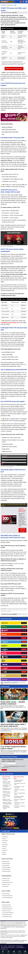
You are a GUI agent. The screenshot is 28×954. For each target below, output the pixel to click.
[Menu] (26, 2)
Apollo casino (4, 850)
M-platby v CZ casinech (6, 910)
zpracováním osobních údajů (14, 766)
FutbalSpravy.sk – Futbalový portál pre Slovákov (6, 807)
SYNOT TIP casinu (7, 97)
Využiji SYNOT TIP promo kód (13, 68)
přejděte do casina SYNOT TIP (10, 322)
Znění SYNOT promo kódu (9, 129)
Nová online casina (5, 880)
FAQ (3, 134)
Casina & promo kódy (6, 869)
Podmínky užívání (19, 945)
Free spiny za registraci (6, 867)
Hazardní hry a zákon (6, 884)
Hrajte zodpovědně (3, 608)
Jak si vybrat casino (5, 893)
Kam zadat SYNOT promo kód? (10, 132)
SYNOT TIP (4, 842)
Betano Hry (4, 838)
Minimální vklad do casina (7, 906)
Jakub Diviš (14, 12)
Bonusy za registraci (7, 127)
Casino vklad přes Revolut (7, 914)
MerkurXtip (4, 854)
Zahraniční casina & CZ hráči (7, 882)
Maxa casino (4, 846)
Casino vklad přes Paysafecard (7, 912)
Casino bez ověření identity (7, 895)
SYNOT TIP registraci (19, 420)
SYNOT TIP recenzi (19, 186)
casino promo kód (5, 256)
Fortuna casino (5, 840)
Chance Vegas (5, 844)
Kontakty (5, 945)
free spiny (20, 496)
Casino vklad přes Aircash (7, 916)
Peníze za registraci (5, 865)
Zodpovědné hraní (6, 926)
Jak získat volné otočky (6, 871)
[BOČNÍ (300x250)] (10, 828)
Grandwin (4, 852)
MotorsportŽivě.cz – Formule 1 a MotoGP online (6, 796)
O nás (2, 945)
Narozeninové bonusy (6, 863)
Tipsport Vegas (5, 836)
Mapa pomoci (7, 941)
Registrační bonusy (5, 861)
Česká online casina (6, 878)
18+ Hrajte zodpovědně (19, 947)
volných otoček (20, 344)
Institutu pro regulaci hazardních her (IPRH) (10, 925)
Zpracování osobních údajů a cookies (7, 947)
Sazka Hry (4, 848)
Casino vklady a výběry (6, 904)
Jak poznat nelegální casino (7, 897)
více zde (9, 611)
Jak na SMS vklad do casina (7, 908)
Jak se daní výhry (5, 886)
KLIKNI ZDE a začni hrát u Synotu (22, 530)
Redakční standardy (11, 945)
